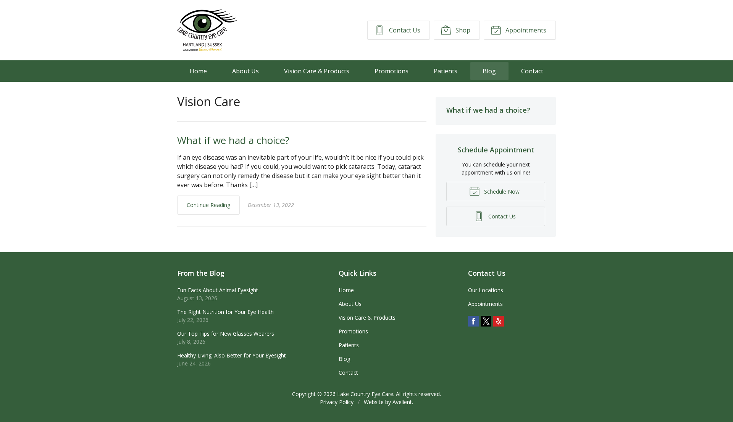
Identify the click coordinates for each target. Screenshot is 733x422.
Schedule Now (501, 191)
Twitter (486, 321)
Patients (445, 71)
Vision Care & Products (316, 71)
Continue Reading (208, 205)
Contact (532, 71)
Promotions (391, 71)
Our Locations (485, 290)
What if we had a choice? (233, 140)
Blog (489, 71)
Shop (462, 30)
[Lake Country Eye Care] (207, 30)
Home (198, 71)
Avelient (402, 402)
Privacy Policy (337, 402)
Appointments (525, 30)
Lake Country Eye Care (365, 394)
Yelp (498, 321)
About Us (245, 71)
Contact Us (403, 30)
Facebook (473, 321)
